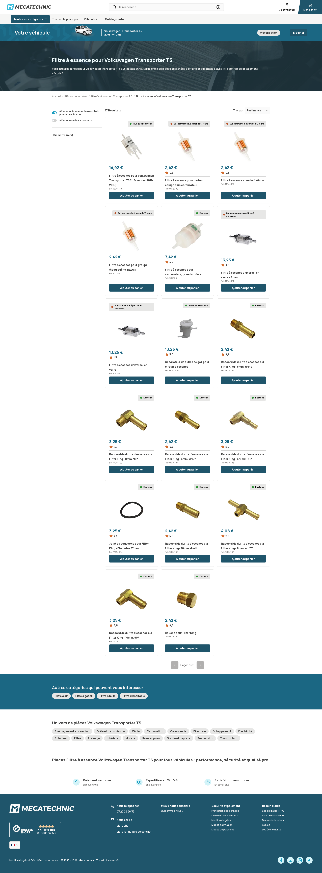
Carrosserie (178, 731)
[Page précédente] (174, 665)
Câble (136, 731)
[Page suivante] (200, 665)
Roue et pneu (151, 738)
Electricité (245, 731)
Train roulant (228, 738)
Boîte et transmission (110, 731)
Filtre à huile (108, 696)
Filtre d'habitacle (134, 696)
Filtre (77, 738)
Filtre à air (61, 696)
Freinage (94, 738)
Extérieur (61, 738)
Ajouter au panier (131, 195)
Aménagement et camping (72, 731)
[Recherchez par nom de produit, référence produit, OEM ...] (218, 7)
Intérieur (112, 738)
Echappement (222, 731)
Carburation (155, 731)
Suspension (205, 738)
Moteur (130, 738)
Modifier (298, 33)
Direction (199, 731)
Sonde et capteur (178, 738)
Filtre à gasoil (84, 696)
